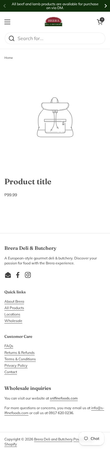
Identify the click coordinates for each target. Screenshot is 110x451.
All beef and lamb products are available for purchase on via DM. (55, 6)
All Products (14, 308)
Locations (12, 314)
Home (8, 58)
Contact (10, 372)
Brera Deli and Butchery (53, 439)
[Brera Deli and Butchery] (53, 22)
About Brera (14, 301)
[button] (100, 22)
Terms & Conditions (20, 359)
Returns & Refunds (19, 352)
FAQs (8, 346)
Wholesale (13, 321)
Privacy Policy (16, 365)
